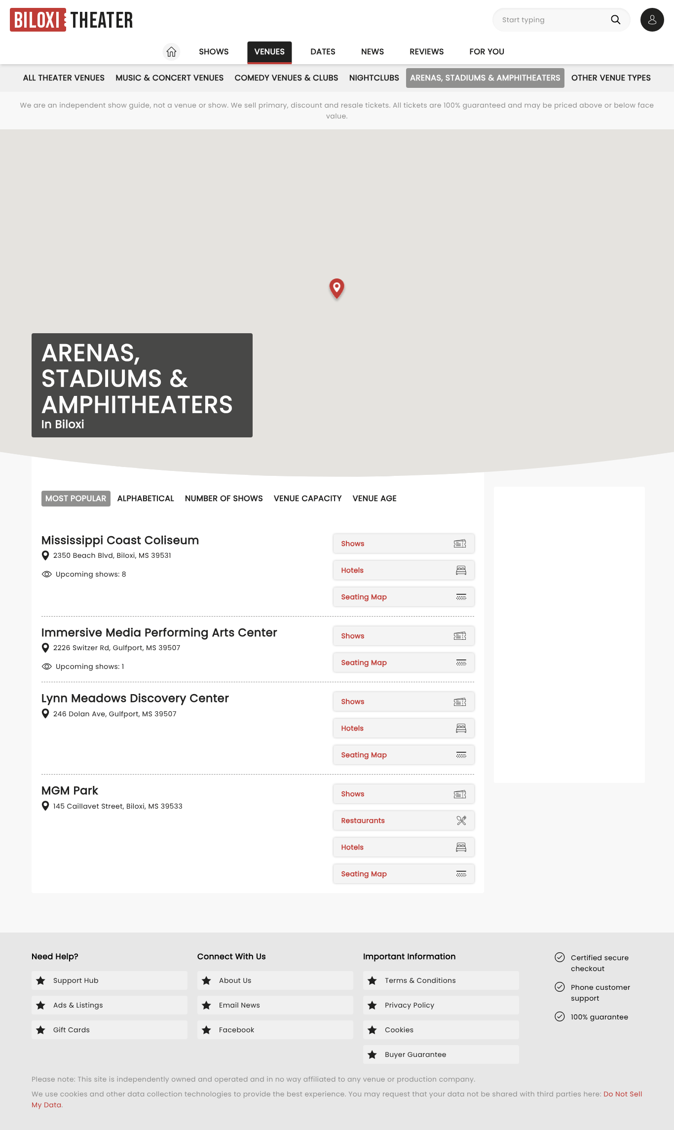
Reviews (427, 51)
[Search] (618, 20)
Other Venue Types (611, 77)
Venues (270, 51)
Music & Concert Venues (169, 77)
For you (487, 51)
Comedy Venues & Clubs (286, 77)
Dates (323, 51)
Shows (213, 51)
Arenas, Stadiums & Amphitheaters (485, 77)
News (372, 51)
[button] (337, 290)
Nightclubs (374, 77)
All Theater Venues (64, 77)
